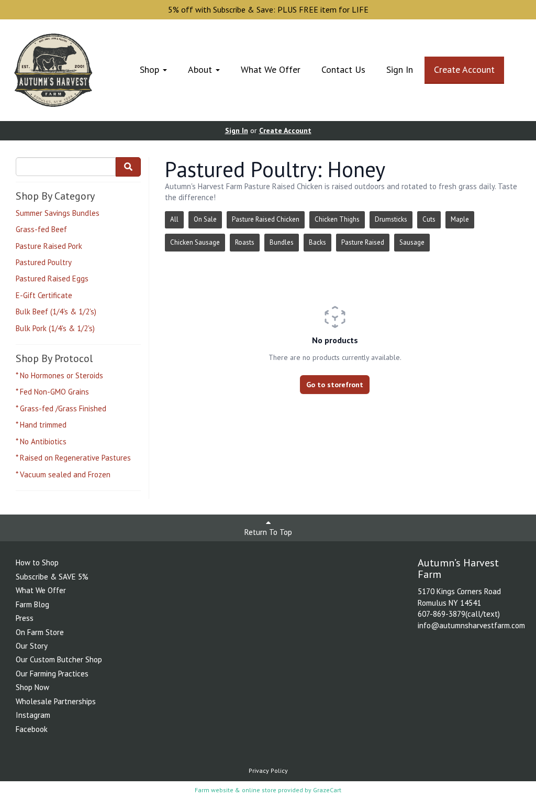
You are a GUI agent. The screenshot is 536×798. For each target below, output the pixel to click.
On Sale (205, 219)
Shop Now (32, 687)
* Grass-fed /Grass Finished (61, 408)
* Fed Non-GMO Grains (52, 392)
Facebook (32, 729)
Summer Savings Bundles (57, 213)
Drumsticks (391, 219)
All (174, 219)
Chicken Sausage (195, 242)
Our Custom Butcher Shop (59, 659)
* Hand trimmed (41, 425)
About (201, 69)
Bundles (282, 242)
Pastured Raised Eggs (52, 278)
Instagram (33, 715)
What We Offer (270, 69)
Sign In (399, 69)
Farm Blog (32, 604)
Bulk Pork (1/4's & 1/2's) (55, 328)
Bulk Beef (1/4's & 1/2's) (56, 311)
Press (25, 618)
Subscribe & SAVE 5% (52, 577)
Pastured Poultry (44, 262)
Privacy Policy (268, 770)
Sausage (412, 242)
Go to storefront (334, 384)
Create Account (464, 69)
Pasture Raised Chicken (265, 219)
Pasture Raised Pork (49, 246)
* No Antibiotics (41, 441)
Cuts (429, 219)
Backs (317, 242)
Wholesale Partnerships (56, 701)
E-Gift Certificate (44, 295)
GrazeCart (327, 790)
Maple (460, 219)
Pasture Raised (362, 242)
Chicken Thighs (337, 219)
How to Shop (37, 562)
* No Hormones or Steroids (59, 375)
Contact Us (343, 69)
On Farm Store (40, 632)
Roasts (244, 242)
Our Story (32, 646)
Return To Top (268, 532)
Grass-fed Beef (41, 229)
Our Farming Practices (52, 674)
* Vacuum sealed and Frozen (63, 474)
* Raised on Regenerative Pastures (73, 458)
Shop (151, 69)
